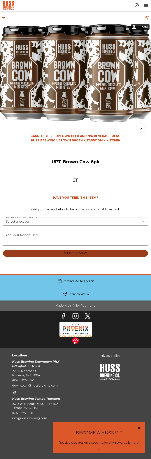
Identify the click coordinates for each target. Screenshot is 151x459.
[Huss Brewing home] (19, 5)
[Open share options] (147, 17)
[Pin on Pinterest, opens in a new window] (75, 341)
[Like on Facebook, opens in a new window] (63, 317)
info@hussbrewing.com (29, 418)
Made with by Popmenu (49, 305)
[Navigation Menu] (146, 5)
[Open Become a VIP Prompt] (99, 450)
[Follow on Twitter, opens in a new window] (87, 317)
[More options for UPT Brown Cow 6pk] (140, 128)
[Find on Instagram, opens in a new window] (75, 317)
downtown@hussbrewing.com (35, 385)
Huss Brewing (110, 372)
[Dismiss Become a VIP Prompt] (139, 428)
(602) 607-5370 (23, 380)
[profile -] (136, 5)
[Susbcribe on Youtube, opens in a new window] (75, 329)
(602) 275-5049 (23, 413)
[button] (4, 17)
